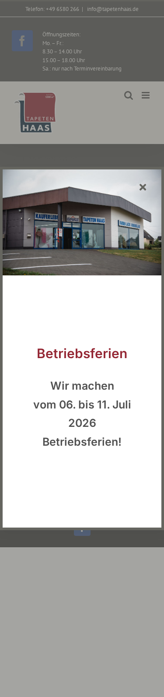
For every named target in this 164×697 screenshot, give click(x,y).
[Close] (143, 187)
